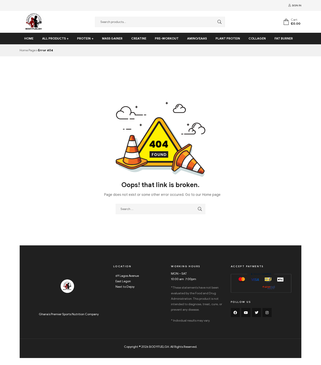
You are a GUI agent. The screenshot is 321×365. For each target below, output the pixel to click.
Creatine (138, 38)
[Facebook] (235, 312)
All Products (54, 38)
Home (28, 38)
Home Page (28, 50)
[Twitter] (256, 312)
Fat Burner (283, 38)
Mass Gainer (112, 38)
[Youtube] (245, 312)
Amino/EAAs (197, 38)
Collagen (257, 38)
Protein (84, 38)
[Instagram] (267, 312)
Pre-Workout (167, 38)
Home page (211, 195)
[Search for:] (160, 209)
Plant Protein (228, 38)
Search (218, 22)
